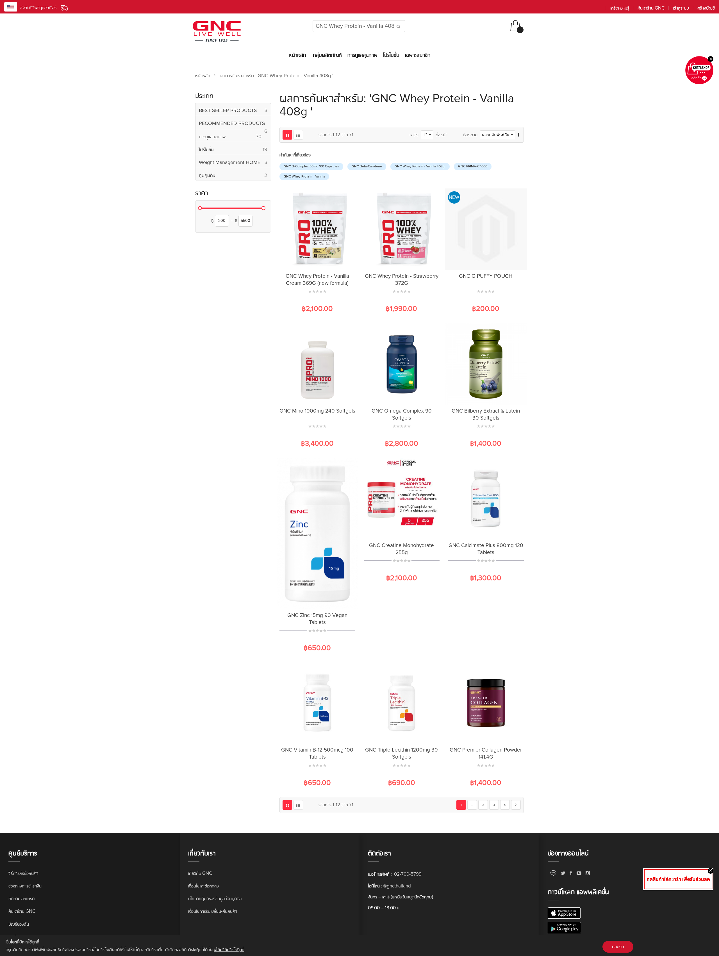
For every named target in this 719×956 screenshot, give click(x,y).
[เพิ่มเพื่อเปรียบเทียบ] (324, 261)
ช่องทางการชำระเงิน (25, 886)
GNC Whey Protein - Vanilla (304, 176)
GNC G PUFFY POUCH (486, 276)
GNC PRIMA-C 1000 (472, 166)
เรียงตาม (470, 135)
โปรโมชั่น (235, 149)
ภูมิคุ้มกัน (235, 175)
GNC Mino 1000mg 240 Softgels (317, 411)
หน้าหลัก (203, 75)
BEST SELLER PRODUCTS (235, 110)
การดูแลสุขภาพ (235, 136)
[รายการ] (298, 135)
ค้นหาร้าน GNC (651, 8)
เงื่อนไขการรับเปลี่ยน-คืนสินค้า (212, 911)
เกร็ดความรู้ (619, 8)
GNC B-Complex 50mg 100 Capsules (311, 166)
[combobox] (359, 26)
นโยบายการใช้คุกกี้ (229, 949)
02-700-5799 (407, 874)
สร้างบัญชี (706, 8)
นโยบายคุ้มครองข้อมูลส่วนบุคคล (215, 899)
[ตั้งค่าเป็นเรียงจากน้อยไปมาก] (518, 134)
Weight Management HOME (235, 162)
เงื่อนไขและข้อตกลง (203, 886)
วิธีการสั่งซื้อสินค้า (23, 873)
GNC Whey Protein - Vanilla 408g (420, 166)
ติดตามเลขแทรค (21, 899)
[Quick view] (338, 261)
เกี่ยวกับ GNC (200, 873)
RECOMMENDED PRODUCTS (235, 124)
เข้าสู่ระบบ (681, 8)
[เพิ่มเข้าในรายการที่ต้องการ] (310, 261)
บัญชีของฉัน (18, 924)
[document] (359, 945)
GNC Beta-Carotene (367, 166)
